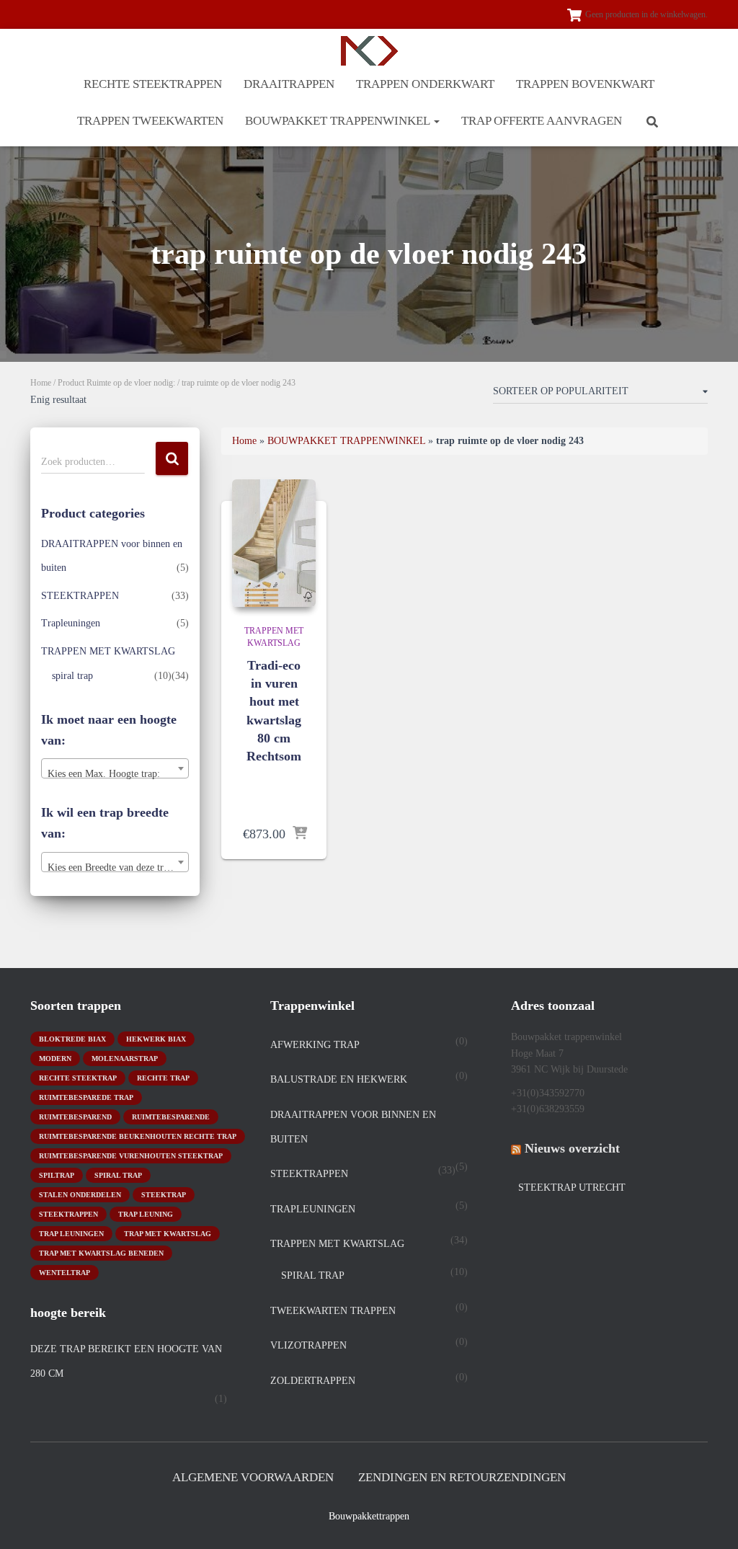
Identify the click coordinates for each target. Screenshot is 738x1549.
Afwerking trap (315, 1044)
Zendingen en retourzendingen (462, 1477)
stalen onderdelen (80, 1195)
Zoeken (172, 459)
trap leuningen (71, 1234)
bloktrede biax (72, 1039)
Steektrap (163, 1195)
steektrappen (68, 1214)
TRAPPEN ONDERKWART (425, 84)
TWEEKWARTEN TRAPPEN (333, 1310)
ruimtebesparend (75, 1117)
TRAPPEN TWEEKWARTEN (150, 121)
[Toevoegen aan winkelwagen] (300, 834)
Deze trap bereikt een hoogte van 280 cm (126, 1361)
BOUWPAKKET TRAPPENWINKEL (338, 121)
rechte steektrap (78, 1078)
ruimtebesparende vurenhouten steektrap (131, 1156)
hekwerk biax (156, 1039)
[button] (436, 121)
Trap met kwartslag (167, 1234)
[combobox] (115, 768)
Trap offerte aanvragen (541, 121)
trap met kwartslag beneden (101, 1253)
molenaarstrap (125, 1058)
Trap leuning (145, 1214)
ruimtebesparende (171, 1117)
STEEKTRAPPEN (80, 595)
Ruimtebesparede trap (86, 1097)
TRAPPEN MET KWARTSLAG (108, 651)
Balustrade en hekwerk (338, 1079)
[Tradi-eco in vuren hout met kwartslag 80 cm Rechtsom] (274, 543)
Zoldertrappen (312, 1380)
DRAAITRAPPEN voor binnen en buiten (353, 1127)
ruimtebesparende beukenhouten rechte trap (137, 1136)
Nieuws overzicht (572, 1148)
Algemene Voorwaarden (253, 1477)
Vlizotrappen (308, 1345)
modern (55, 1058)
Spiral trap (118, 1175)
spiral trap (72, 675)
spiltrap (56, 1175)
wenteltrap (64, 1273)
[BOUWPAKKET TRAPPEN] (369, 51)
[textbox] (115, 774)
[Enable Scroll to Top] (709, 1520)
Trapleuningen (70, 623)
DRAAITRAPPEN (289, 84)
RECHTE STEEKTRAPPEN (153, 84)
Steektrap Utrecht (572, 1187)
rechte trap (163, 1078)
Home (40, 383)
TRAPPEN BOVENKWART (585, 84)
